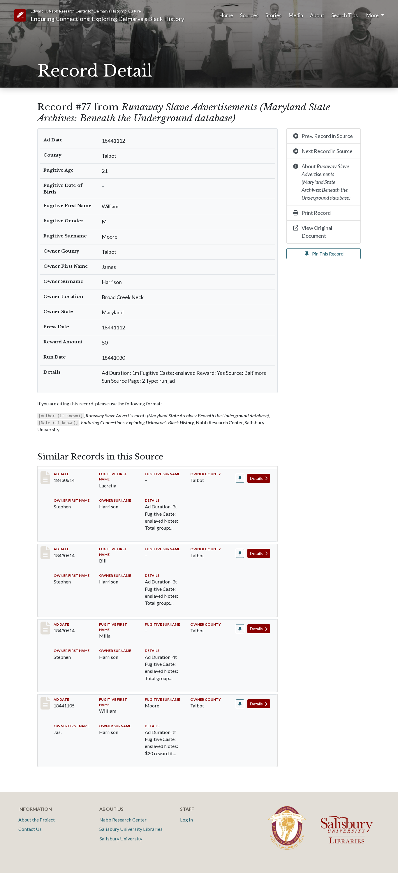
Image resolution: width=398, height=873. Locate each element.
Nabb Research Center (123, 819)
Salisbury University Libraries (131, 829)
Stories (273, 15)
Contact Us (30, 829)
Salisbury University (120, 838)
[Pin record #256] (240, 703)
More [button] (373, 15)
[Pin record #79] (240, 553)
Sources (249, 15)
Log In (186, 819)
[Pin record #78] (240, 478)
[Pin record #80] (240, 628)
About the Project (36, 819)
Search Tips (344, 15)
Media (295, 15)
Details (257, 478)
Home (226, 15)
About (317, 15)
